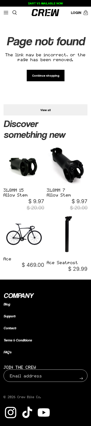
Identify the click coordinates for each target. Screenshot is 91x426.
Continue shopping (45, 75)
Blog (7, 304)
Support (9, 316)
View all (45, 110)
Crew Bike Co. (29, 397)
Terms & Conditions (18, 340)
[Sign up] (81, 375)
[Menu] (6, 13)
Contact (10, 328)
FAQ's (7, 352)
